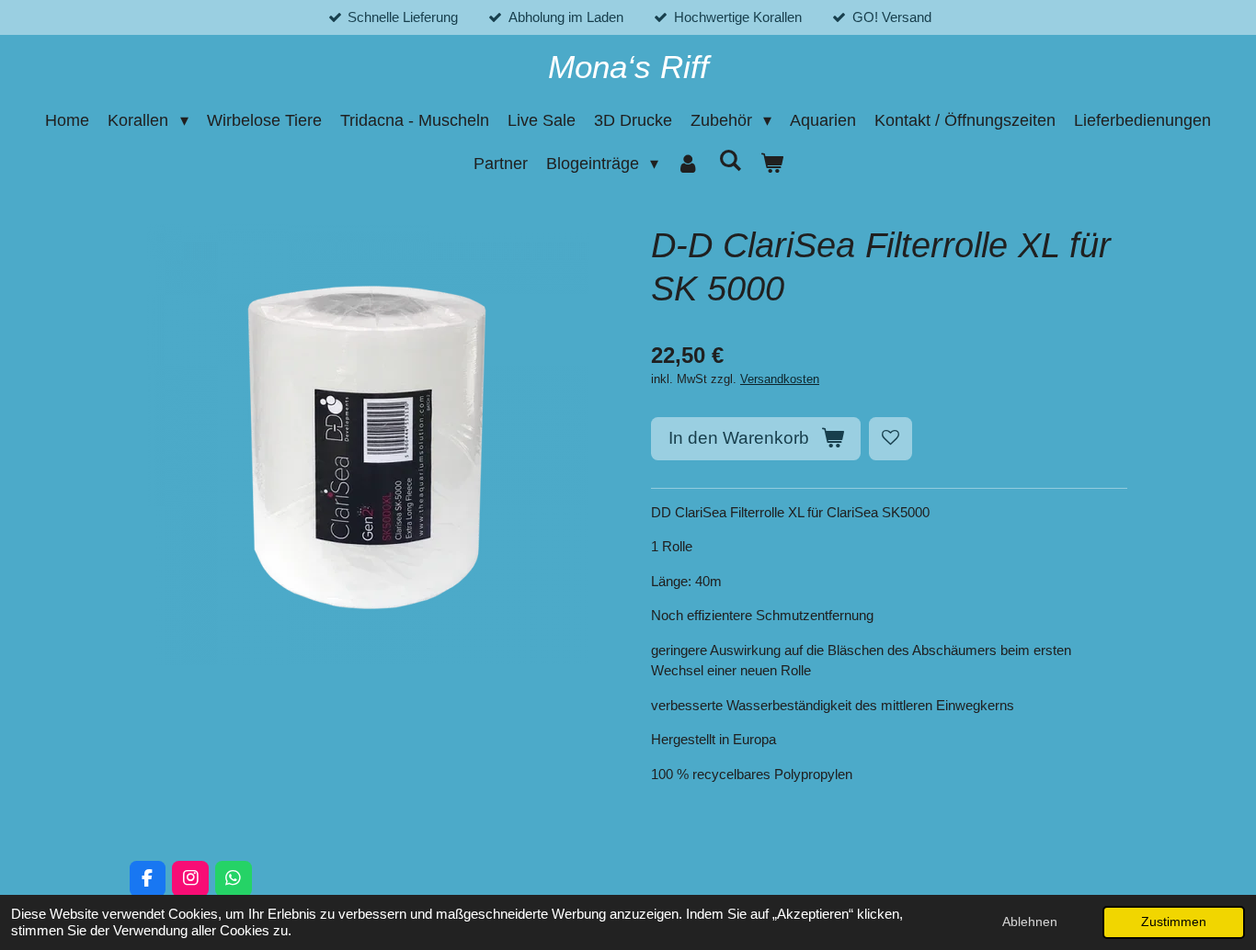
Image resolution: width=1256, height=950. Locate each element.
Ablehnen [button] (1029, 922)
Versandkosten (779, 379)
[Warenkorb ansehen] (771, 164)
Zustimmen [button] (1173, 922)
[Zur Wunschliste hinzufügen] (890, 438)
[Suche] (729, 161)
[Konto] (688, 164)
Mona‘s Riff (628, 67)
